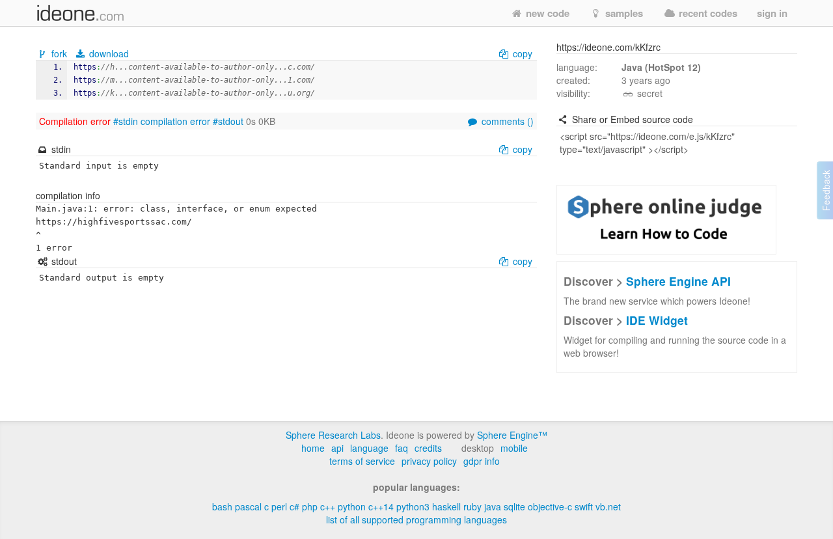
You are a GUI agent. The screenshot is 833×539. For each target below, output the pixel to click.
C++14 (381, 506)
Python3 (413, 506)
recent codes (706, 13)
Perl (279, 506)
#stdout (228, 121)
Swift (584, 506)
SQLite (514, 506)
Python (352, 506)
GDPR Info (481, 460)
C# (294, 506)
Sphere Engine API (678, 281)
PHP (310, 506)
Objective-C (550, 506)
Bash (222, 506)
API (337, 447)
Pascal (248, 506)
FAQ (401, 447)
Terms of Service (362, 460)
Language (369, 447)
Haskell (446, 506)
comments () (506, 121)
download (108, 53)
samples (623, 13)
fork (59, 53)
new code (546, 13)
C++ (327, 506)
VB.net (608, 506)
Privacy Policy (429, 460)
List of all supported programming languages (416, 519)
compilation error (175, 121)
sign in (772, 13)
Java (492, 506)
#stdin (125, 121)
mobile (514, 447)
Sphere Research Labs (333, 434)
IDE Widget (657, 320)
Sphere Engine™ (512, 434)
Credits (428, 447)
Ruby (472, 506)
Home (313, 447)
